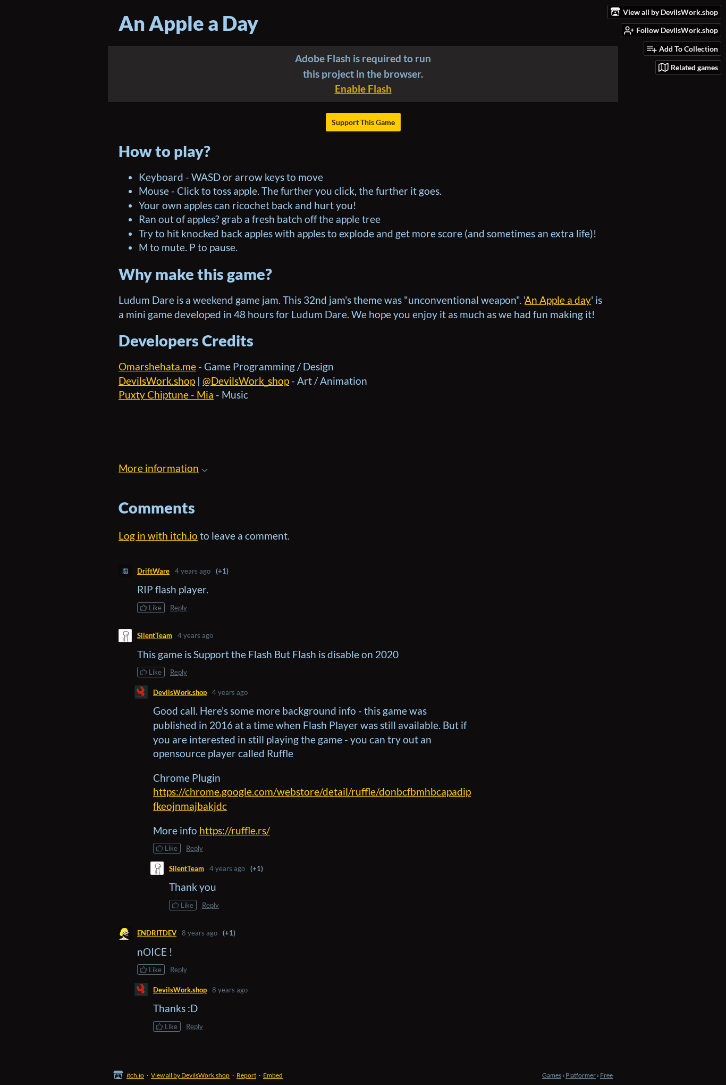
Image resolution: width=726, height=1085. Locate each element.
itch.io (135, 1075)
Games (551, 1075)
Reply (178, 607)
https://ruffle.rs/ (234, 830)
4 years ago (192, 571)
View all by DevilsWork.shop (190, 1075)
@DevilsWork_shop (245, 381)
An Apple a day (558, 300)
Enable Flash (363, 88)
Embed (273, 1075)
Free (606, 1075)
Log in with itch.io (158, 535)
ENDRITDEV (156, 933)
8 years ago (199, 933)
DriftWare (153, 571)
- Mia (201, 394)
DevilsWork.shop (157, 381)
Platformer (580, 1075)
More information (159, 468)
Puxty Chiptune (154, 394)
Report (246, 1075)
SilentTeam (154, 635)
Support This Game (363, 122)
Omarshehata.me (157, 366)
